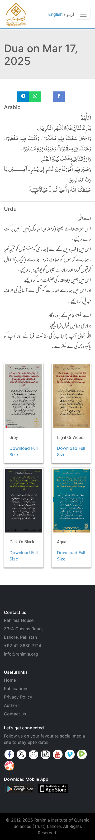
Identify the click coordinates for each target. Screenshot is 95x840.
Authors (12, 705)
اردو (70, 14)
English (55, 14)
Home (10, 680)
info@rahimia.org (21, 654)
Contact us (15, 713)
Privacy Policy (18, 697)
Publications (16, 688)
